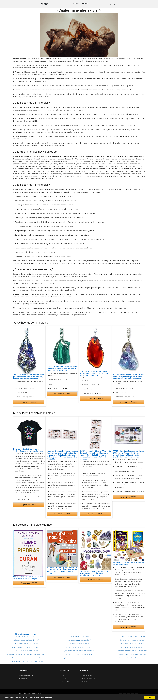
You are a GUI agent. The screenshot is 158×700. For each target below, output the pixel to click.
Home (64, 675)
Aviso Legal (76, 3)
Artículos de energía (88, 678)
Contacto (85, 3)
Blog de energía (87, 675)
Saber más (23, 679)
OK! (149, 697)
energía (84, 681)
